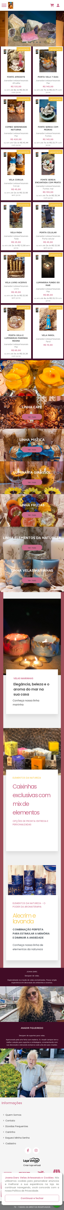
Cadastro (9, 1143)
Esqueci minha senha (16, 1137)
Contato (9, 1120)
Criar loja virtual (32, 1165)
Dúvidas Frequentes (15, 1126)
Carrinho (9, 1132)
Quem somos (12, 1115)
